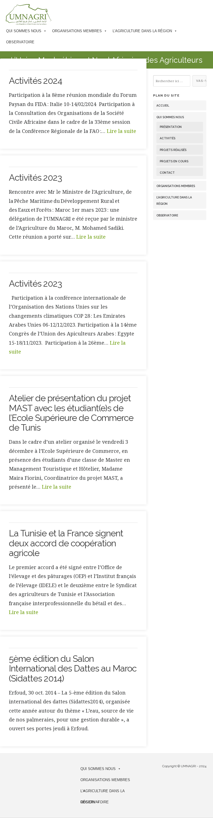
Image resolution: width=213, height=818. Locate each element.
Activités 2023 (35, 177)
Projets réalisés (173, 150)
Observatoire (20, 42)
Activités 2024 (35, 80)
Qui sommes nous (23, 31)
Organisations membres (77, 31)
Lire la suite (121, 131)
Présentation (171, 126)
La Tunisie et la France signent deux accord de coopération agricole (66, 543)
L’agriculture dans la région (142, 31)
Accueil (162, 105)
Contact (167, 172)
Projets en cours (174, 161)
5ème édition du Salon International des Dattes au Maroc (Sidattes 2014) (72, 668)
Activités (167, 138)
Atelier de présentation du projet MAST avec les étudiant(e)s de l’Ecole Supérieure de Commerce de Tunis (71, 413)
